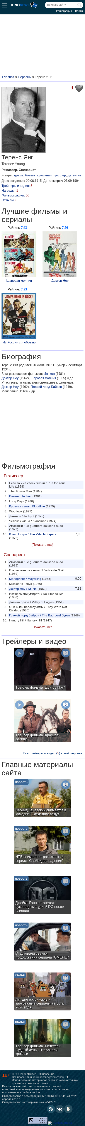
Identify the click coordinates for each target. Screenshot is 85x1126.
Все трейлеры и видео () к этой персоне (52, 753)
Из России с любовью (19, 342)
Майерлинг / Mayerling (25, 578)
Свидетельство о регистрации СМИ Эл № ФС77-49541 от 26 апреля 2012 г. (39, 1098)
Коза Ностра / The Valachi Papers (32, 534)
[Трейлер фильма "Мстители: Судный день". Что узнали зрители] (42, 1038)
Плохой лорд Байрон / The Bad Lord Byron (39, 615)
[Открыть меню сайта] (4, 6)
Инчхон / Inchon (20, 496)
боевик (30, 175)
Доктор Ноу (60, 280)
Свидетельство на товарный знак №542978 (29, 1102)
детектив (74, 175)
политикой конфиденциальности (22, 1089)
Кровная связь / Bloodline (27, 506)
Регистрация (64, 11)
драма (18, 175)
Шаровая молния (19, 280)
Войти (79, 11)
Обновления (46, 1074)
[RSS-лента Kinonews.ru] (51, 1109)
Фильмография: (15, 195)
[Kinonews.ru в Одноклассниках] (68, 1109)
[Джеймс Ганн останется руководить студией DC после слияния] (42, 895)
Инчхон (49, 373)
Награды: (10, 190)
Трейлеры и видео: (17, 186)
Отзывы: (9, 200)
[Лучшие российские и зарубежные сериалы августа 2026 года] (42, 992)
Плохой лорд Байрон (46, 387)
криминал (44, 175)
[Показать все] (42, 544)
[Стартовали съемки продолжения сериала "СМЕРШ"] (42, 942)
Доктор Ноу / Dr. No (23, 588)
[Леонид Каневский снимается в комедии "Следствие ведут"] (42, 798)
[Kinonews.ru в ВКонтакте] (60, 1109)
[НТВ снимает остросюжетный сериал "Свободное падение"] (42, 845)
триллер (59, 175)
